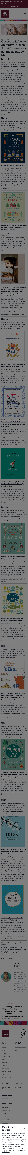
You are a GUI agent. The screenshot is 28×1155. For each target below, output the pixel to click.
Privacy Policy (22, 1135)
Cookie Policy (6, 1152)
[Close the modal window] (24, 1128)
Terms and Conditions (8, 1135)
